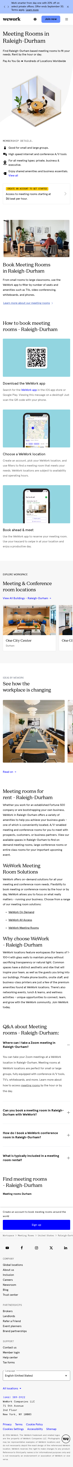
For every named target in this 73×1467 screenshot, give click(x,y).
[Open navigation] (66, 19)
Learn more (32, 10)
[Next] (8, 7)
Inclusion (8, 1274)
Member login (11, 1352)
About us (8, 1269)
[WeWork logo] (12, 19)
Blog (5, 1289)
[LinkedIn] (66, 1248)
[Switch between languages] (35, 19)
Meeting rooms (26, 1235)
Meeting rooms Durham (17, 1193)
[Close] (68, 6)
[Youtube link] (7, 1248)
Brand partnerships (15, 1331)
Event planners (12, 1326)
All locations (11, 1388)
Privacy (7, 1424)
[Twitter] (51, 1248)
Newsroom (9, 1284)
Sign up (36, 1224)
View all (13, 175)
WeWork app (29, 390)
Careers (8, 1279)
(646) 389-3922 (14, 1397)
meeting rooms (30, 1085)
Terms (19, 1424)
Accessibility (35, 1429)
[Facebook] (22, 1248)
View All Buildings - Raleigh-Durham (25, 598)
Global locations (13, 1264)
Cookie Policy (34, 1424)
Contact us (9, 1347)
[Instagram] (36, 1248)
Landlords (9, 1316)
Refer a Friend (12, 1321)
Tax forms (9, 1362)
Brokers (8, 1311)
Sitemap (51, 1429)
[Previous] (4, 7)
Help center (10, 1357)
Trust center (10, 1294)
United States (46, 1235)
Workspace (8, 1235)
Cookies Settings (13, 1429)
